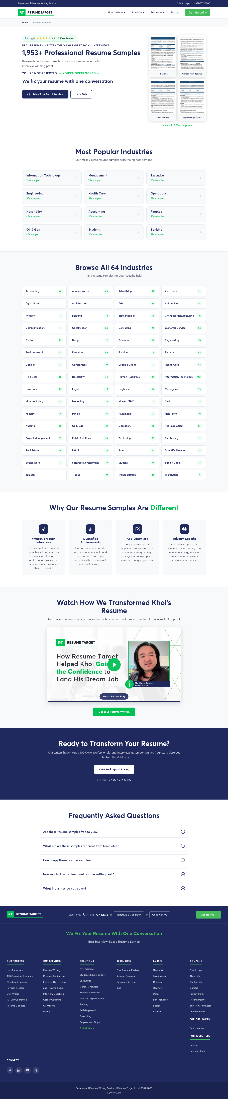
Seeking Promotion (90, 992)
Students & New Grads (92, 974)
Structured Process (17, 982)
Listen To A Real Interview (47, 94)
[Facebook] (10, 1070)
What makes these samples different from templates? (81, 846)
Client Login (183, 3)
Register (194, 1045)
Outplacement (197, 1028)
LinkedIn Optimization (55, 982)
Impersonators (197, 1011)
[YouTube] (27, 1070)
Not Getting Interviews (92, 998)
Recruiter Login (198, 1051)
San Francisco (160, 999)
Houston (157, 987)
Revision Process (15, 987)
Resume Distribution (54, 976)
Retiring (84, 1004)
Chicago (157, 982)
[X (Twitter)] (36, 1070)
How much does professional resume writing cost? (78, 874)
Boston (156, 1005)
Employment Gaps (90, 1022)
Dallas (156, 993)
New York (158, 970)
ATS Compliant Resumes (20, 976)
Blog (119, 987)
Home (25, 22)
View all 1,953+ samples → (177, 125)
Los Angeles (159, 976)
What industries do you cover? (64, 888)
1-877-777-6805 (202, 3)
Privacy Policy (197, 993)
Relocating (85, 1016)
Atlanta (157, 1011)
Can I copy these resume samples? (67, 860)
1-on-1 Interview (15, 970)
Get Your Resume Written (114, 711)
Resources (157, 12)
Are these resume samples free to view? (70, 832)
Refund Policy (197, 999)
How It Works (116, 12)
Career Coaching (52, 999)
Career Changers (89, 986)
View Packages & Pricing (114, 769)
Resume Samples (126, 976)
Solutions (138, 12)
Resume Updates (16, 1005)
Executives (85, 980)
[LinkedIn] (18, 1070)
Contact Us (196, 982)
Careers (194, 987)
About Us (195, 976)
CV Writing (49, 1005)
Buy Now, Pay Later (200, 1005)
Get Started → (198, 12)
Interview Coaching (53, 993)
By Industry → (87, 1028)
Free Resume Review (128, 970)
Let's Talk (81, 94)
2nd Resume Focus (53, 987)
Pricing (175, 12)
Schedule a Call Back (129, 914)
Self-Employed (88, 1010)
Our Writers (13, 993)
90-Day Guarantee (17, 999)
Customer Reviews (126, 982)
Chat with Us (159, 914)
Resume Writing (51, 970)
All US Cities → (162, 1015)
